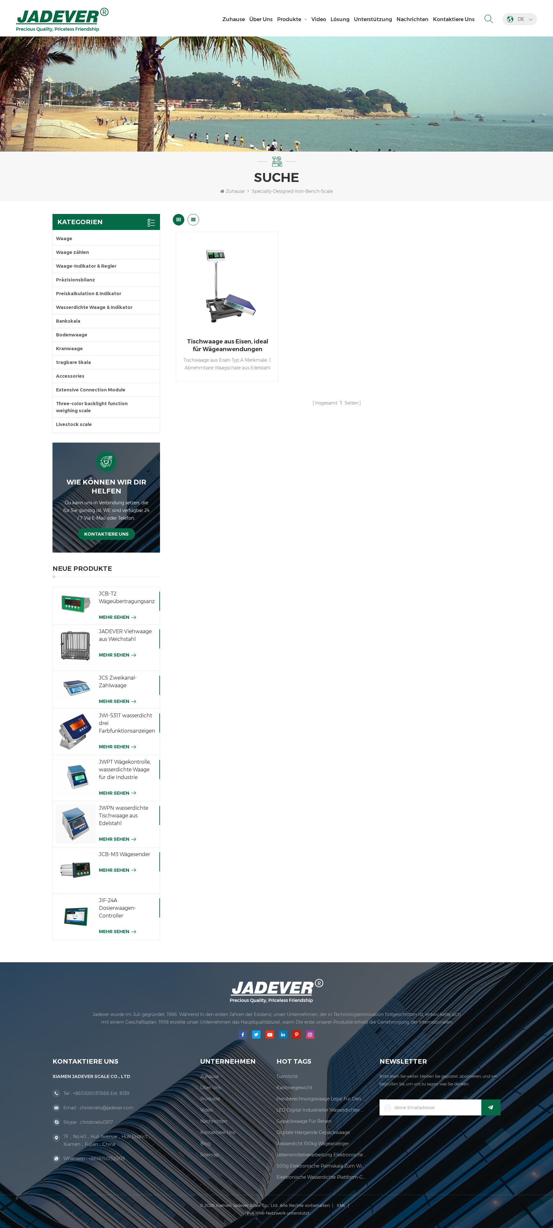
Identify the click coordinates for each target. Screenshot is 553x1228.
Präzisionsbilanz (75, 280)
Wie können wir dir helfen (106, 486)
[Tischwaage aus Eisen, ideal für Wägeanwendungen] (227, 283)
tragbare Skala (73, 362)
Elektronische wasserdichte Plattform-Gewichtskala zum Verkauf (321, 1177)
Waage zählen (72, 252)
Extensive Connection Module (90, 390)
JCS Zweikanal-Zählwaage (118, 682)
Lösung (340, 19)
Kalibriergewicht (294, 1087)
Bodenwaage (71, 335)
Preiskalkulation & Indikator (88, 293)
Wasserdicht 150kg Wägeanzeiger (312, 1143)
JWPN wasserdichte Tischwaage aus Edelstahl (123, 815)
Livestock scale (74, 424)
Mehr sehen (114, 617)
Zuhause (233, 19)
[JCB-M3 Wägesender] (76, 870)
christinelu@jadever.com (106, 1108)
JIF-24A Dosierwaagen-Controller (117, 908)
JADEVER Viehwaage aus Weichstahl (125, 635)
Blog (205, 1143)
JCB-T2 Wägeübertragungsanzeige (127, 597)
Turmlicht (287, 1076)
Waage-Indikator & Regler (86, 266)
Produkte (289, 19)
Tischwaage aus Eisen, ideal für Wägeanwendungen (227, 345)
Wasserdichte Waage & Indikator (94, 307)
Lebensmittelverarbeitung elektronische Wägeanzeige (321, 1155)
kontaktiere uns (454, 19)
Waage (64, 238)
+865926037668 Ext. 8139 (101, 1093)
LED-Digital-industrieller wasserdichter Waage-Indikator (321, 1110)
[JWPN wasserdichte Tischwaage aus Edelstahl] (76, 824)
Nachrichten (413, 19)
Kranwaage (69, 348)
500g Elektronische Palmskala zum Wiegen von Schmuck (321, 1166)
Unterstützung (373, 19)
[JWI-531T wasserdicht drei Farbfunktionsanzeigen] (76, 732)
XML (341, 1205)
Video (318, 19)
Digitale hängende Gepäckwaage (313, 1132)
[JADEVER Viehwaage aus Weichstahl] (76, 647)
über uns (261, 19)
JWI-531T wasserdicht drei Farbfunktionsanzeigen (127, 723)
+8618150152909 (107, 1158)
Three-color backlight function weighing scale (92, 407)
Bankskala (68, 321)
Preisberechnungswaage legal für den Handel (321, 1099)
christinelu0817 (96, 1122)
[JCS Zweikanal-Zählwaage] (76, 687)
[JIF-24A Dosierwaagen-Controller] (76, 916)
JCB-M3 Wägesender (124, 854)
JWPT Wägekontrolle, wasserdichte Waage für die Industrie (125, 769)
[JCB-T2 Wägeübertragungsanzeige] (76, 604)
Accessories (70, 376)
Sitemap (209, 1155)
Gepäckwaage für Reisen (304, 1121)
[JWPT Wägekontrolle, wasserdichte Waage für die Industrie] (76, 778)
